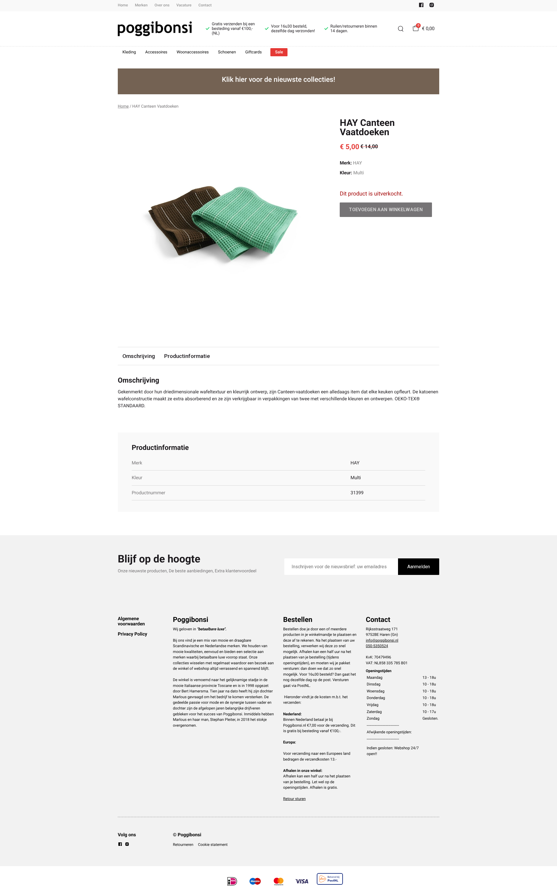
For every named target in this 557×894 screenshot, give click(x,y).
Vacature (183, 5)
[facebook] (421, 6)
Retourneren (183, 845)
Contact (205, 5)
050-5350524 (377, 646)
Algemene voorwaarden (131, 621)
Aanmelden (418, 566)
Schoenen (227, 52)
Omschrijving (138, 356)
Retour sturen (294, 799)
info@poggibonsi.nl (382, 640)
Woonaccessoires (193, 52)
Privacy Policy (132, 634)
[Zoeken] (400, 28)
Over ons (162, 5)
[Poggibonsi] (155, 29)
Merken (141, 5)
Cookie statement (212, 845)
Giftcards (253, 52)
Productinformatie (187, 356)
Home (123, 5)
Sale (279, 52)
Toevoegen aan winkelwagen (386, 209)
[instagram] (432, 6)
